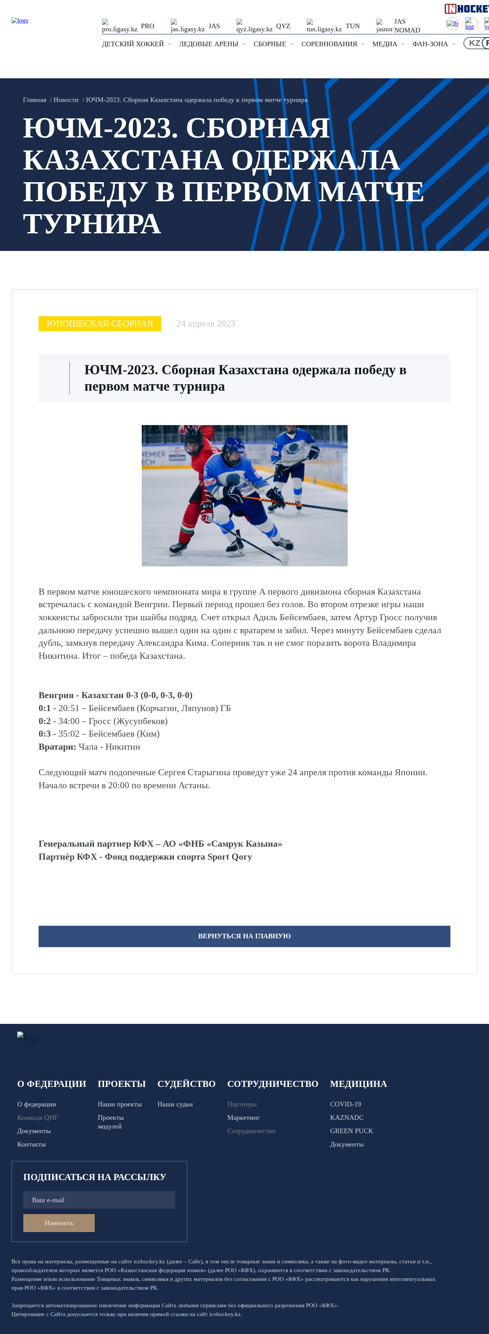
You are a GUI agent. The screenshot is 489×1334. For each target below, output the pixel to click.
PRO (147, 26)
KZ (474, 43)
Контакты (31, 1144)
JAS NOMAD (407, 26)
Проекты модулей (111, 1122)
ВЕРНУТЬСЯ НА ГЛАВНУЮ (244, 936)
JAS (214, 26)
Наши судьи (175, 1104)
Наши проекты (120, 1104)
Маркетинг (243, 1117)
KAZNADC (347, 1117)
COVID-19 (345, 1104)
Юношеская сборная (100, 323)
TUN (352, 26)
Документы (34, 1131)
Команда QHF (37, 1117)
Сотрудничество (251, 1131)
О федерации (36, 1104)
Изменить (59, 1223)
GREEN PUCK (351, 1131)
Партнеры (242, 1104)
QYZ (283, 26)
